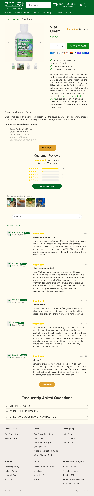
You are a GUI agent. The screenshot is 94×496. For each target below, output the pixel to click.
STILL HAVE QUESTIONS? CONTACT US (32, 416)
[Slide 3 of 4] (28, 66)
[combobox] (35, 5)
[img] (38, 233)
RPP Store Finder (70, 471)
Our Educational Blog (43, 434)
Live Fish (38, 471)
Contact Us (68, 442)
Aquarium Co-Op (16, 491)
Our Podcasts (40, 446)
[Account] (81, 5)
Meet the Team (41, 475)
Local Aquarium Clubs (44, 467)
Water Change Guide (43, 455)
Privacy (8, 479)
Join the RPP (68, 475)
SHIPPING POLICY (19, 405)
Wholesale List (69, 467)
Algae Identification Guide (46, 451)
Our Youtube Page (42, 442)
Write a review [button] (47, 186)
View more (47, 148)
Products (16, 19)
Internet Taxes (11, 475)
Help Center (68, 434)
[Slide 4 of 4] (36, 66)
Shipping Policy (12, 467)
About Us (38, 479)
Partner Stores (11, 438)
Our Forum (38, 438)
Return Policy (11, 471)
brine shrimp (68, 96)
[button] (33, 168)
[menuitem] (71, 12)
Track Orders (69, 438)
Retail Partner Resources (74, 479)
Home (7, 19)
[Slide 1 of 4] (13, 66)
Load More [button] (47, 384)
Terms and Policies (82, 491)
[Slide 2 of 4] (20, 66)
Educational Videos (72, 483)
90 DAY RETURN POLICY (23, 411)
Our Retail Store (12, 434)
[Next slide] (41, 42)
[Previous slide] (7, 42)
